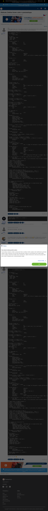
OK (39, 264)
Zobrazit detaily (41, 260)
